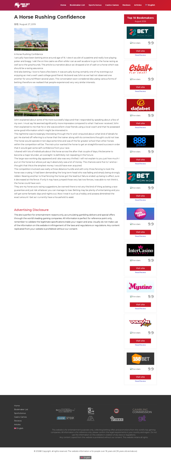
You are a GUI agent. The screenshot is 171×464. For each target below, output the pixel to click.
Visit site (140, 51)
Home (63, 5)
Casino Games (112, 5)
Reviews (126, 5)
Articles (138, 5)
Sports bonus (95, 5)
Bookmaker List (77, 5)
